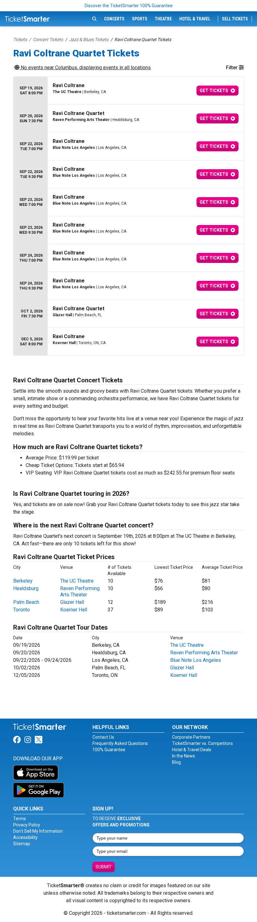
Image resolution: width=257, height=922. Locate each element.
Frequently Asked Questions (120, 743)
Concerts (114, 18)
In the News (183, 755)
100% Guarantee (108, 749)
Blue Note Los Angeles (195, 660)
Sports (139, 18)
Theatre (163, 18)
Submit (104, 866)
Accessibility (25, 837)
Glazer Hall (72, 602)
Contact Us (103, 737)
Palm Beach (26, 602)
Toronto (21, 610)
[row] (128, 91)
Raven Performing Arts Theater (80, 591)
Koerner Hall (73, 610)
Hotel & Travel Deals (191, 749)
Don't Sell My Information (38, 831)
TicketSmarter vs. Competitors (202, 743)
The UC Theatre (77, 581)
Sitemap (21, 843)
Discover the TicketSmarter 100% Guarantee (129, 5)
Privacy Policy (26, 824)
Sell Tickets (235, 18)
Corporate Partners (191, 737)
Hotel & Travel (194, 18)
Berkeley (23, 581)
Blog (176, 762)
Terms (19, 818)
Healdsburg (26, 588)
